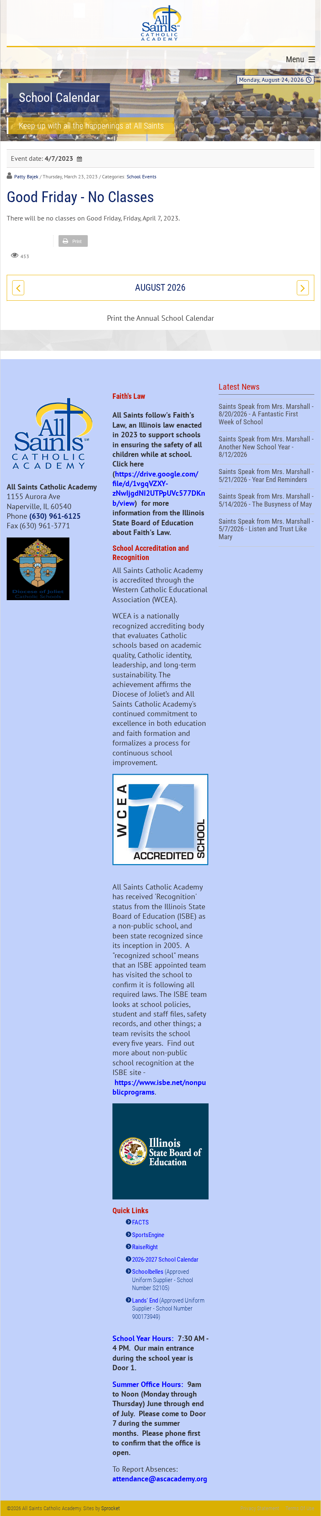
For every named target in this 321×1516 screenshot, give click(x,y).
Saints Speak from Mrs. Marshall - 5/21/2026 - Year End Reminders (266, 476)
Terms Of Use (299, 1508)
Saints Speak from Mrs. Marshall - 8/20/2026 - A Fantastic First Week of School (266, 415)
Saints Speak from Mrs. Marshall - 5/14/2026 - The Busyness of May (266, 501)
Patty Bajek (26, 176)
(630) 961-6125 (55, 516)
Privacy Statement (259, 1508)
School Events (141, 176)
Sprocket (110, 1508)
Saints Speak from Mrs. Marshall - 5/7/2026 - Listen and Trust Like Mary (266, 530)
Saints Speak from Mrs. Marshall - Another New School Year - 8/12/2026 (266, 448)
